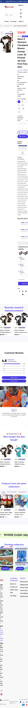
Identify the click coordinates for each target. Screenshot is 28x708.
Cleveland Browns (8, 25)
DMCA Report (3, 704)
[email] (1, 635)
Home (1, 25)
